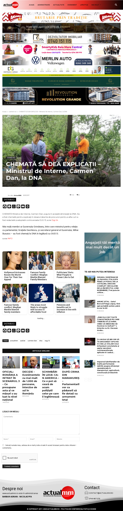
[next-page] (89, 379)
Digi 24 (55, 220)
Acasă (4, 112)
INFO (10, 238)
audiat (22, 341)
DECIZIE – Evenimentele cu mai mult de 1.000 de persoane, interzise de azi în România (31, 382)
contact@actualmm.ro (101, 493)
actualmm (14, 341)
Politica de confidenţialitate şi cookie (78, 509)
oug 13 (47, 341)
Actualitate (46, 367)
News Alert (6, 367)
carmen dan (32, 341)
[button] (116, 4)
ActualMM (17, 195)
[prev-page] (85, 379)
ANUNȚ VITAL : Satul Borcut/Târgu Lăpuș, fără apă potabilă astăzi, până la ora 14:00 (108, 304)
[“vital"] (102, 248)
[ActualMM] (5, 195)
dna (40, 341)
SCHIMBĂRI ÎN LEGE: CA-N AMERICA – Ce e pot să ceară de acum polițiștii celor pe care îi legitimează (50, 384)
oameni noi (13, 112)
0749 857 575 (94, 499)
